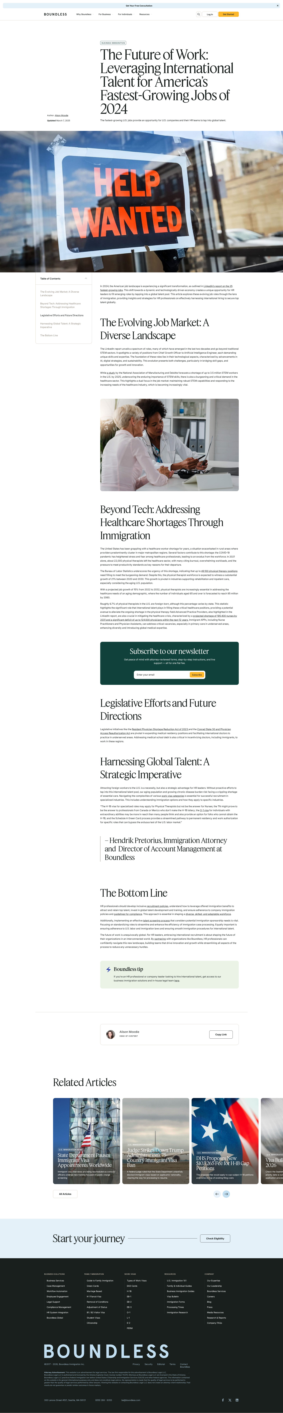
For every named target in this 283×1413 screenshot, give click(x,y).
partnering (160, 938)
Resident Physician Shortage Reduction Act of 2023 (160, 729)
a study (111, 372)
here (176, 980)
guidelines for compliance (128, 914)
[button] (84, 14)
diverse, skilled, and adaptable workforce (208, 914)
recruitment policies (157, 906)
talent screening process (156, 920)
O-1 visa (204, 810)
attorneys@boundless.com (178, 1372)
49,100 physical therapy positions (219, 571)
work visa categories (173, 795)
